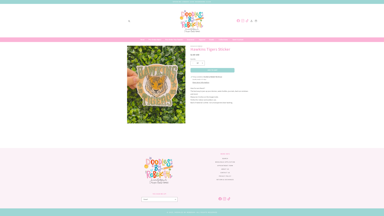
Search (225, 159)
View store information (200, 82)
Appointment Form (225, 166)
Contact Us (225, 173)
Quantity (193, 59)
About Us (225, 169)
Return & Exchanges (225, 180)
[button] (129, 21)
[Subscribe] (175, 199)
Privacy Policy (225, 176)
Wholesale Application (225, 162)
